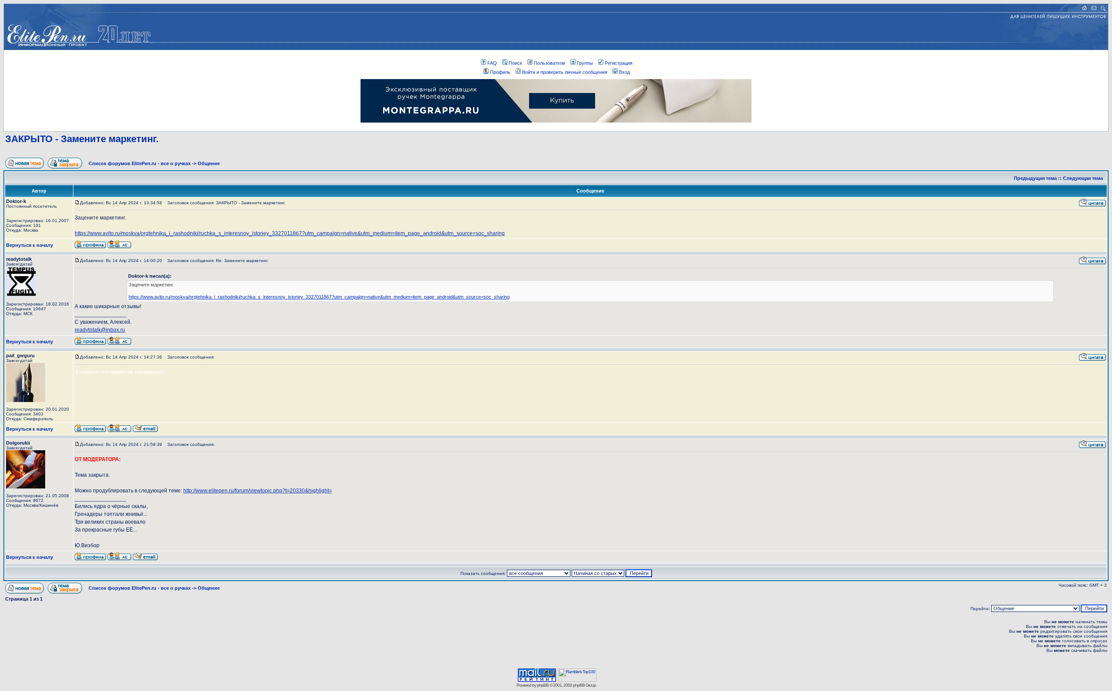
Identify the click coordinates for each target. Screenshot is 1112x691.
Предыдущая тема (1035, 178)
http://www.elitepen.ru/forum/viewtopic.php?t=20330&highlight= (257, 491)
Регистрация (618, 63)
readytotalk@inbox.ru (100, 330)
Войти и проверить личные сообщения (564, 72)
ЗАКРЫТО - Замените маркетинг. (82, 138)
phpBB (543, 685)
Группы (585, 63)
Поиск (515, 63)
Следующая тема (1083, 178)
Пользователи (549, 63)
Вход (624, 72)
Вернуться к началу (29, 245)
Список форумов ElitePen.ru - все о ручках (140, 163)
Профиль (500, 72)
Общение (209, 163)
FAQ (492, 63)
